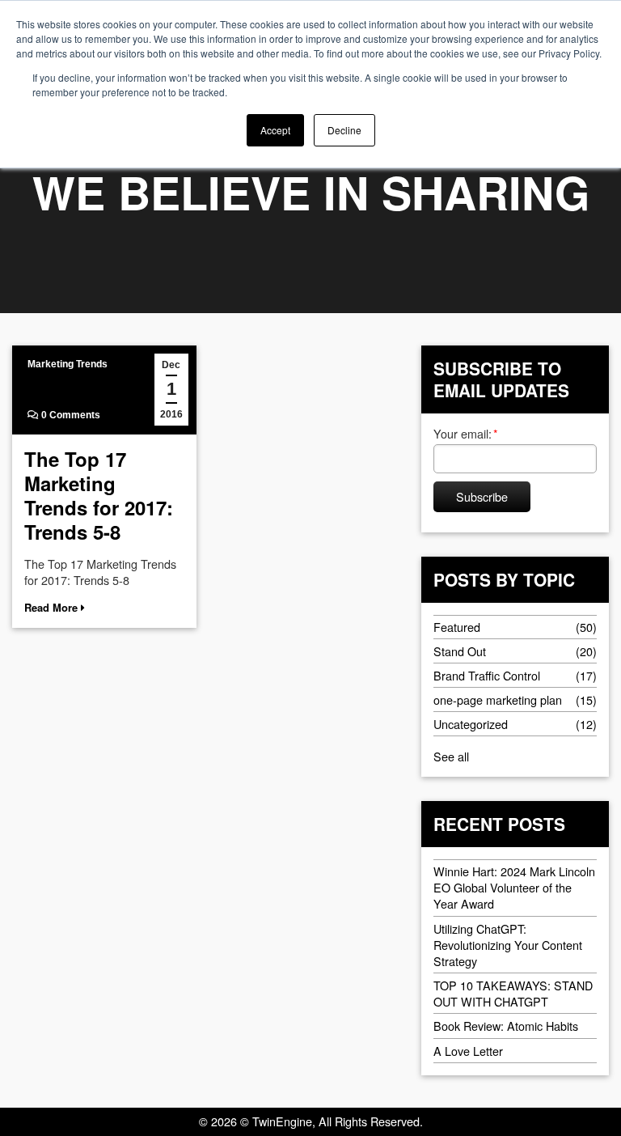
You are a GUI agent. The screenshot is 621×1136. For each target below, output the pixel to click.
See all (451, 756)
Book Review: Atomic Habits (505, 1025)
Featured (456, 626)
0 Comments (69, 415)
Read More (52, 607)
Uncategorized (470, 723)
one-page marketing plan (497, 699)
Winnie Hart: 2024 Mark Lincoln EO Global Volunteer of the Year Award (514, 887)
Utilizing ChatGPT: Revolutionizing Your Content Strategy (507, 944)
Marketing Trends (67, 364)
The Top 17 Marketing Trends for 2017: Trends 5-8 (98, 495)
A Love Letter (468, 1050)
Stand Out (459, 650)
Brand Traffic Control (486, 675)
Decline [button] (344, 130)
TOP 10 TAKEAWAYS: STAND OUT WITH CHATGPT (513, 993)
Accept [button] (275, 130)
